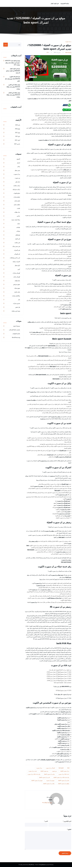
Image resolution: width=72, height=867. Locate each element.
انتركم (18, 163)
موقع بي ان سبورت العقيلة (63, 783)
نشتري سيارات (16, 303)
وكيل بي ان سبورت (64, 749)
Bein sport (53, 366)
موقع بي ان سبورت (43, 140)
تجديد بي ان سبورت (65, 509)
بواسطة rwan (68, 52)
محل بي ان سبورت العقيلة (63, 780)
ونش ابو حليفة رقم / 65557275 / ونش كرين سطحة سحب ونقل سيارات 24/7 (12, 63)
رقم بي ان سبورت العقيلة (49, 774)
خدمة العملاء (68, 577)
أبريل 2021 (17, 140)
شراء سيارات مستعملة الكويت (54, 598)
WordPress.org (16, 337)
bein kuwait (56, 379)
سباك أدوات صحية (16, 220)
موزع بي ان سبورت (50, 780)
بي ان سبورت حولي (64, 755)
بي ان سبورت (68, 41)
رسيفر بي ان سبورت (56, 416)
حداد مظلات (17, 212)
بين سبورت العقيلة (44, 771)
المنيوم (18, 159)
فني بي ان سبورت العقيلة (44, 777)
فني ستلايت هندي (36, 332)
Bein (43, 347)
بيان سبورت (61, 761)
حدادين (18, 216)
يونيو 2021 (17, 132)
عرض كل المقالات (47, 802)
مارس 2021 (17, 144)
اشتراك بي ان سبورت (50, 768)
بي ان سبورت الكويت (31, 707)
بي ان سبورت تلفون (66, 309)
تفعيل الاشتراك (64, 484)
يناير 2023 (17, 125)
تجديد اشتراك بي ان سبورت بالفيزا (63, 457)
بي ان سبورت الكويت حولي (60, 724)
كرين (19, 269)
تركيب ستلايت (31, 322)
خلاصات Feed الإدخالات (14, 330)
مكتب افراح (17, 292)
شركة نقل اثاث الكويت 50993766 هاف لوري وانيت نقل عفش (12, 79)
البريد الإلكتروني (67, 821)
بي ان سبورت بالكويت (62, 732)
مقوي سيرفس (16, 284)
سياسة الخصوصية (65, 3)
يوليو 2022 (17, 128)
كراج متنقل (17, 265)
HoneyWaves (42, 864)
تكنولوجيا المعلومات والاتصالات (47, 759)
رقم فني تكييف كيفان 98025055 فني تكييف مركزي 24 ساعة (13, 71)
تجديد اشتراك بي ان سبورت (63, 501)
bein (28, 545)
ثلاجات (18, 208)
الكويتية (34, 714)
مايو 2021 (17, 136)
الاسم (46, 821)
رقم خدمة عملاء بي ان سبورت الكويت (61, 730)
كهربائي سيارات (16, 273)
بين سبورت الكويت (65, 739)
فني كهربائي (17, 254)
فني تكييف (17, 239)
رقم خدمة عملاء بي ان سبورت (34, 774)
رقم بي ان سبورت (65, 745)
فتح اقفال (17, 235)
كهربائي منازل (16, 277)
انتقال (5, 44)
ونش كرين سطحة (16, 311)
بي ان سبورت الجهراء (62, 720)
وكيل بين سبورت (67, 304)
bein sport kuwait (66, 562)
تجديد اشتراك (50, 454)
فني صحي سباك (16, 246)
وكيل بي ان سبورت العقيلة (48, 783)
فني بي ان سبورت (62, 494)
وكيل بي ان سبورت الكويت (51, 714)
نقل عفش (17, 307)
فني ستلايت (66, 169)
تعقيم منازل (17, 201)
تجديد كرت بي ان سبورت (64, 513)
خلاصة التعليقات (16, 333)
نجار (19, 299)
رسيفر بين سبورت (57, 284)
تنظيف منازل (17, 204)
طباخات (18, 227)
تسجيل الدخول (16, 326)
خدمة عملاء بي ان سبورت (57, 575)
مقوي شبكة (17, 288)
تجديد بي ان (67, 511)
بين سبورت (42, 418)
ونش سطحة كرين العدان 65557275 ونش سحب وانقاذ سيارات (13, 95)
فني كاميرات (17, 250)
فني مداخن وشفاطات (15, 258)
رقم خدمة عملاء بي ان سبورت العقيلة (61, 777)
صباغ (19, 223)
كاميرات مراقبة (16, 261)
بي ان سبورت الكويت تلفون (63, 753)
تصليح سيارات (17, 197)
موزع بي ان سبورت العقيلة (36, 780)
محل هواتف (17, 280)
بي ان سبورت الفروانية (66, 711)
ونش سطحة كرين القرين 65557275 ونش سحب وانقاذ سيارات (13, 87)
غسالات (18, 231)
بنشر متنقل (17, 170)
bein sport (57, 490)
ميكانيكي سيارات (16, 296)
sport (28, 347)
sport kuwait (51, 345)
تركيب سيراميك (16, 189)
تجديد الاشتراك (62, 450)
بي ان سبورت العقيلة (64, 771)
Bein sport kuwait (43, 356)
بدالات (18, 166)
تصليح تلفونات (17, 193)
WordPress (31, 864)
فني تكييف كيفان (55, 3)
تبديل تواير (17, 182)
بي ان (70, 307)
